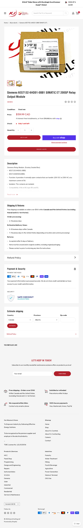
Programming (8, 462)
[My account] (73, 13)
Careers (48, 437)
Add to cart (23, 137)
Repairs (6, 468)
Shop (47, 427)
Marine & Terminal (51, 475)
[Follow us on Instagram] (8, 513)
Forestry (48, 455)
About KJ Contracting (52, 434)
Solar (6, 482)
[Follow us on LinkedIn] (14, 513)
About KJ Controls (51, 431)
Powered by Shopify (10, 522)
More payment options (59, 142)
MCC (6, 455)
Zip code (63, 315)
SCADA (7, 475)
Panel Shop (8, 459)
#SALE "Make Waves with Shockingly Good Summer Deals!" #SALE (41, 3)
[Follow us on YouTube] (11, 513)
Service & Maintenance (12, 495)
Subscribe (62, 373)
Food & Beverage (51, 465)
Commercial (8, 488)
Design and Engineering (12, 465)
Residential (8, 491)
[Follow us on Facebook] (5, 513)
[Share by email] (75, 101)
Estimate (12, 325)
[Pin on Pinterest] (69, 101)
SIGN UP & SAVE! (72, 3)
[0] (77, 13)
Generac (7, 478)
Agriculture (49, 468)
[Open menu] (5, 13)
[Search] (65, 13)
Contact (48, 441)
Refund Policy (11, 334)
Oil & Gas (48, 478)
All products (13, 23)
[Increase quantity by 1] (31, 130)
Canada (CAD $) (10, 504)
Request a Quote (41, 149)
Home (6, 23)
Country (10, 315)
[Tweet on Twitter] (72, 101)
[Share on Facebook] (66, 101)
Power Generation (51, 472)
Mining (47, 462)
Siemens (10, 102)
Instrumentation (9, 472)
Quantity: (11, 130)
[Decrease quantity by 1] (18, 130)
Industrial (7, 485)
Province (37, 315)
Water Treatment (51, 459)
